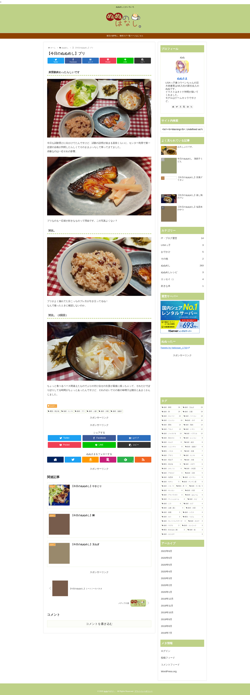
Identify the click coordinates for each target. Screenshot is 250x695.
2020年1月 (166, 592)
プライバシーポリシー (143, 691)
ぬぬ (106, 691)
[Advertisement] (182, 375)
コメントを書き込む (99, 623)
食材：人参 (93, 411)
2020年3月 (166, 578)
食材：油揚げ (117, 411)
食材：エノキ (68, 411)
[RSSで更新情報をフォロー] (143, 460)
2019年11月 (167, 605)
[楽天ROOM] (108, 460)
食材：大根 (105, 411)
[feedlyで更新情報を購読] (187, 106)
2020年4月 (166, 571)
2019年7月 (166, 633)
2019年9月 (166, 619)
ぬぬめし (53, 406)
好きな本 (182, 286)
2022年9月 (166, 551)
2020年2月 (166, 585)
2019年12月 (167, 598)
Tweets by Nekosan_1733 (173, 348)
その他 (182, 258)
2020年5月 (166, 564)
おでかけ (182, 252)
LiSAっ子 (182, 245)
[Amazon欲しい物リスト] (90, 460)
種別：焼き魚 (54, 411)
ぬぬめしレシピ (182, 272)
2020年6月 (166, 558)
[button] (201, 129)
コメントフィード (170, 664)
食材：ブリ (81, 411)
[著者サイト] (55, 460)
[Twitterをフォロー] (73, 460)
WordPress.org (169, 671)
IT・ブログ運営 (182, 238)
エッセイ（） (182, 279)
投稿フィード (168, 657)
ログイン (165, 651)
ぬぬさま (182, 78)
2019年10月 (167, 612)
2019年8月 (166, 626)
